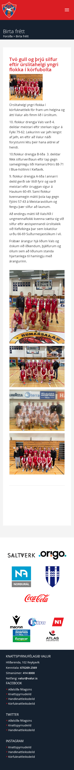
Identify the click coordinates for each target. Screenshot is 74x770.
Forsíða (8, 36)
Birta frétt (22, 36)
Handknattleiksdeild (21, 699)
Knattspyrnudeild (19, 694)
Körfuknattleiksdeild (21, 703)
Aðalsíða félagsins (20, 689)
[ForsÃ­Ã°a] (9, 9)
